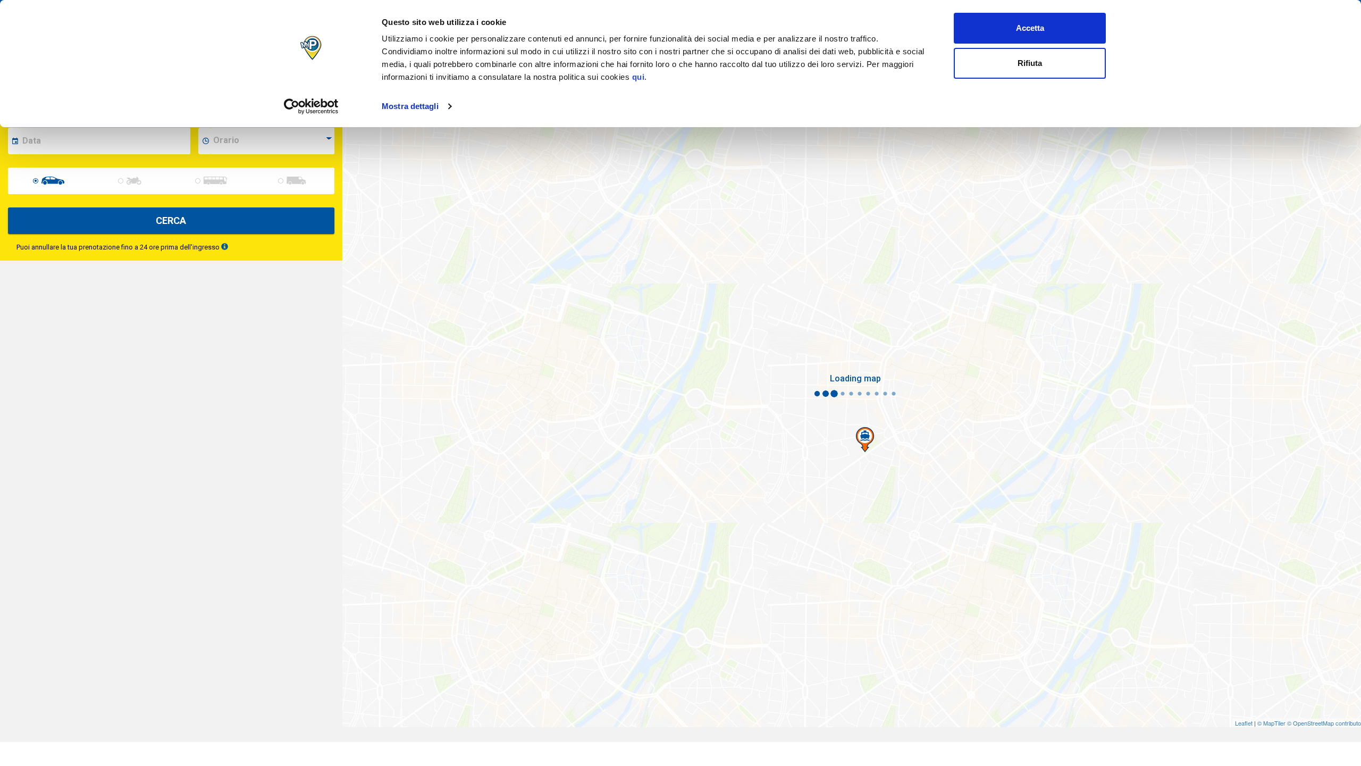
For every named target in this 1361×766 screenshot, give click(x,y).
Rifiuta (1030, 63)
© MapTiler (1271, 723)
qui (638, 76)
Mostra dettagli (410, 106)
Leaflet (1244, 723)
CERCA (171, 220)
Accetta (1030, 27)
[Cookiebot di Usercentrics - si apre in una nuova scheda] (311, 106)
